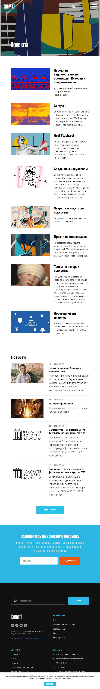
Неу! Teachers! (64, 136)
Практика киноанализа (70, 237)
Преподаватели (59, 629)
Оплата (55, 633)
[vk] (12, 625)
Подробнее (66, 678)
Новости (14, 663)
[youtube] (21, 625)
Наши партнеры (59, 637)
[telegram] (16, 625)
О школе (56, 620)
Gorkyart (59, 106)
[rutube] (25, 625)
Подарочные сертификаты (22, 667)
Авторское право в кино (61, 403)
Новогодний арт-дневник (66, 315)
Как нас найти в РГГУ (19, 672)
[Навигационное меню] (94, 6)
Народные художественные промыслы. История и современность (69, 76)
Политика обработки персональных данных (25, 639)
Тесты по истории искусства (66, 269)
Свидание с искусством (71, 169)
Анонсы (14, 659)
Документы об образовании (64, 624)
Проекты (14, 654)
